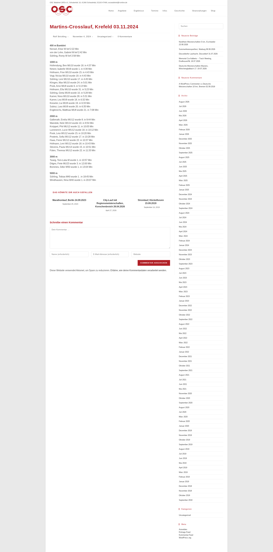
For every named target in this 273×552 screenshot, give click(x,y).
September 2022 (185, 319)
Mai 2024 (182, 227)
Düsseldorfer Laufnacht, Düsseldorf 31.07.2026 (198, 54)
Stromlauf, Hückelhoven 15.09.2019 (151, 201)
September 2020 (185, 403)
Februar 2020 (184, 421)
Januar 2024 (184, 245)
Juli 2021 (182, 380)
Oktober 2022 (184, 315)
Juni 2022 (183, 329)
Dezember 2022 (185, 305)
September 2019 (185, 444)
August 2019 (184, 449)
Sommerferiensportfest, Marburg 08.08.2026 (197, 49)
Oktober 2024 (184, 204)
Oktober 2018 (184, 495)
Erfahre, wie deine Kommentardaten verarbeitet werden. (138, 270)
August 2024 (184, 213)
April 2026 (183, 120)
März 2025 (183, 180)
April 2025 (183, 176)
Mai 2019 (182, 463)
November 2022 (185, 310)
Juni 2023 (183, 278)
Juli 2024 (182, 217)
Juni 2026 (183, 111)
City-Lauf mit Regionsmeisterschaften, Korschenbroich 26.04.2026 (110, 203)
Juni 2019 (183, 458)
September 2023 (185, 264)
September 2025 (185, 153)
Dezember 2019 (185, 430)
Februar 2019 (184, 477)
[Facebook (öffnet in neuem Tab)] (222, 2)
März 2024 (183, 236)
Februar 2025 (184, 185)
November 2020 (185, 393)
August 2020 (184, 407)
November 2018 (185, 491)
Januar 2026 (184, 134)
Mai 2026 (182, 116)
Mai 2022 (182, 333)
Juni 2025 (183, 167)
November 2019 (185, 435)
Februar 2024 (184, 241)
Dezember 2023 (185, 250)
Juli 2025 (182, 162)
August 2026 (184, 102)
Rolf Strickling (60, 36)
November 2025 (185, 143)
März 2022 (183, 343)
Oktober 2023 (184, 259)
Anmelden (183, 529)
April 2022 (183, 338)
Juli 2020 (182, 412)
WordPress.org (185, 538)
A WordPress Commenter (189, 84)
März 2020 (183, 417)
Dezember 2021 (185, 356)
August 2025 (184, 157)
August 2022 (184, 324)
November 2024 (185, 199)
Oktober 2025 (184, 148)
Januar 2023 (184, 301)
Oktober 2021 (184, 366)
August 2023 (184, 268)
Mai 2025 (182, 171)
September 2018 (185, 500)
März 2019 (183, 472)
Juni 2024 (183, 222)
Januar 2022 (184, 352)
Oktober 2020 (184, 398)
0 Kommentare (125, 36)
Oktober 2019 (184, 440)
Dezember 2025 (185, 139)
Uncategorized (104, 36)
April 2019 (183, 468)
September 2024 (185, 208)
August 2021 (184, 375)
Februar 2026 (184, 130)
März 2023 (183, 292)
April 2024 (183, 231)
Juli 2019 (182, 454)
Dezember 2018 (185, 486)
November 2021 (185, 361)
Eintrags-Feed (184, 532)
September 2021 (185, 370)
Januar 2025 (184, 190)
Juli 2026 (182, 106)
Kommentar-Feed (186, 535)
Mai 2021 (182, 389)
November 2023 (185, 254)
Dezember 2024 (185, 194)
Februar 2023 (184, 296)
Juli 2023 (182, 273)
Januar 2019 (184, 481)
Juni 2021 (183, 384)
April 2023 (183, 287)
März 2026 (183, 125)
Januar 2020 (184, 426)
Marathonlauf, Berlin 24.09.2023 (69, 200)
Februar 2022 (184, 347)
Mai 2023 (182, 282)
